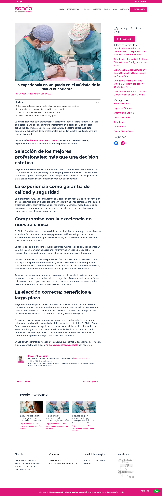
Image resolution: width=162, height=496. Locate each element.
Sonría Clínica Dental (124, 131)
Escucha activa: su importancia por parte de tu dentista (30, 418)
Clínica (86, 9)
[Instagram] (123, 143)
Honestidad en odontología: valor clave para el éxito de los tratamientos (83, 419)
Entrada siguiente (92, 381)
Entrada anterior (23, 381)
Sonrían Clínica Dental (82, 358)
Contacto (124, 9)
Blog (115, 9)
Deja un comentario (27, 424)
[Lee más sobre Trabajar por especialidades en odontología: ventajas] (58, 406)
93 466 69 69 (55, 460)
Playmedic (120, 492)
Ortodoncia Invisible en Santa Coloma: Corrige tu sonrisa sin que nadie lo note (128, 83)
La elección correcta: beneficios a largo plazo (37, 115)
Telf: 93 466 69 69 (140, 1)
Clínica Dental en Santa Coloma (43, 140)
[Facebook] (116, 143)
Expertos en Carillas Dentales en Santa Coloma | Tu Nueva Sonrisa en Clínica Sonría (130, 73)
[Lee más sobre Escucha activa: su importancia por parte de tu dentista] (31, 406)
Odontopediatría (122, 117)
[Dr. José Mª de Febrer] (20, 359)
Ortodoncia (119, 122)
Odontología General (124, 112)
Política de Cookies (71, 492)
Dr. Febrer (97, 9)
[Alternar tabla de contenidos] (95, 102)
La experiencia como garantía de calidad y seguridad (41, 109)
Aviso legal (42, 492)
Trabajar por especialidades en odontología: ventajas (57, 418)
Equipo (107, 9)
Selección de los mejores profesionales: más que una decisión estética (48, 106)
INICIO (62, 9)
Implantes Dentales (123, 108)
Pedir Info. (145, 491)
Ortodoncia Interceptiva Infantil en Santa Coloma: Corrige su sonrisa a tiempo (130, 62)
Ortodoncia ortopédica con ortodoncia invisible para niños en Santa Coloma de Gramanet (130, 51)
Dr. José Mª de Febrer (38, 356)
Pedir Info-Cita (139, 9)
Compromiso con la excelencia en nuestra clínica (39, 112)
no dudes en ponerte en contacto (62, 345)
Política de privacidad (55, 492)
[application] (80, 9)
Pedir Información (124, 39)
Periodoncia (120, 126)
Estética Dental (121, 103)
